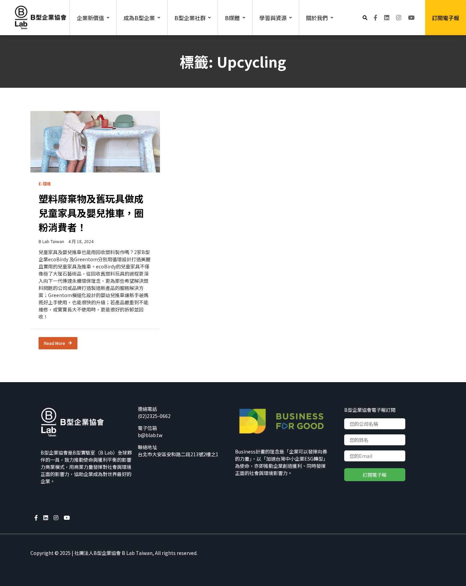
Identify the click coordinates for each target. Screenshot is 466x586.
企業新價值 (90, 18)
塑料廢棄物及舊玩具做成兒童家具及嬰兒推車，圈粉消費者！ (91, 213)
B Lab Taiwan (51, 241)
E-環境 (45, 183)
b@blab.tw (150, 435)
